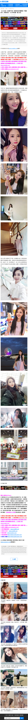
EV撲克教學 (17, 4)
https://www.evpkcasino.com (15, 534)
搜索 (22, 718)
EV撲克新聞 (10, 4)
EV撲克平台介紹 (18, 5)
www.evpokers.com (6, 542)
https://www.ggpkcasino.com (15, 536)
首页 (6, 8)
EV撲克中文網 (10, 715)
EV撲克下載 (3, 5)
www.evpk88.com (14, 529)
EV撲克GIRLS (11, 8)
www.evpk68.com (13, 48)
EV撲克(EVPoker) (7, 495)
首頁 (2, 4)
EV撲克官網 (4, 1)
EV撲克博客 (21, 715)
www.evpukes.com (11, 532)
